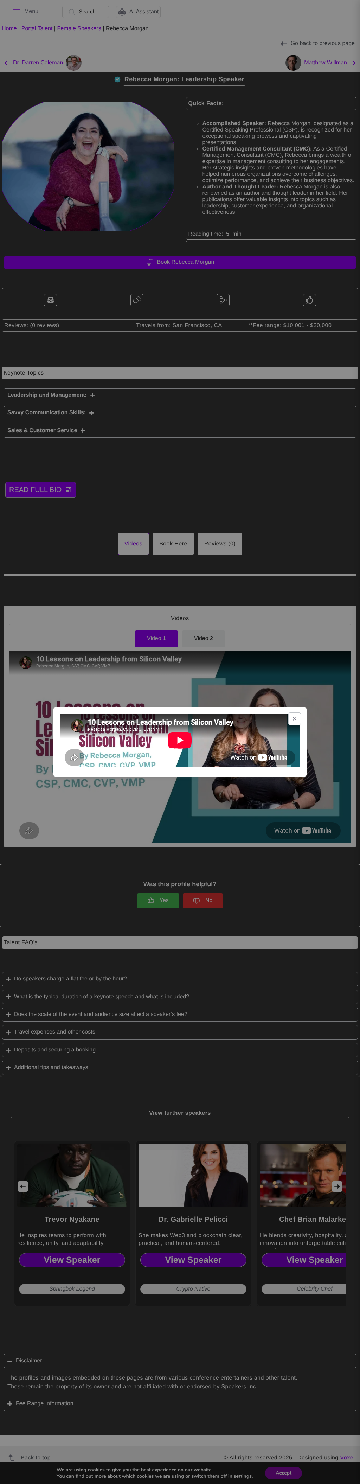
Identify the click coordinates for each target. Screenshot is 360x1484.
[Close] (294, 718)
